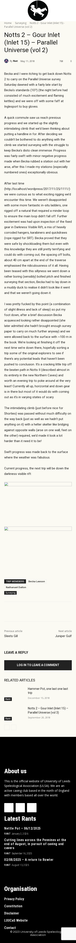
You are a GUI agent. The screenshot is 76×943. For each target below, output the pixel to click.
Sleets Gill (11, 636)
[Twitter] (31, 612)
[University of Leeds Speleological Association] (38, 10)
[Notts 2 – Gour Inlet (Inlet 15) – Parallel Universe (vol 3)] (14, 713)
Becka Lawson (36, 581)
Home (8, 23)
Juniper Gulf (63, 636)
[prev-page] (7, 727)
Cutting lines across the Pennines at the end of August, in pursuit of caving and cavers (35, 844)
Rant (8, 699)
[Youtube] (31, 807)
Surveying (20, 23)
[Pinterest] (41, 612)
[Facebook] (22, 612)
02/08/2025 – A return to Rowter (29, 860)
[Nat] (7, 61)
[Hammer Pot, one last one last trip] (14, 694)
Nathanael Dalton (16, 587)
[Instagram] (20, 807)
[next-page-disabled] (13, 727)
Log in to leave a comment (38, 665)
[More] (60, 612)
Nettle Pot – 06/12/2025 (22, 828)
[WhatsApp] (51, 612)
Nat (15, 60)
